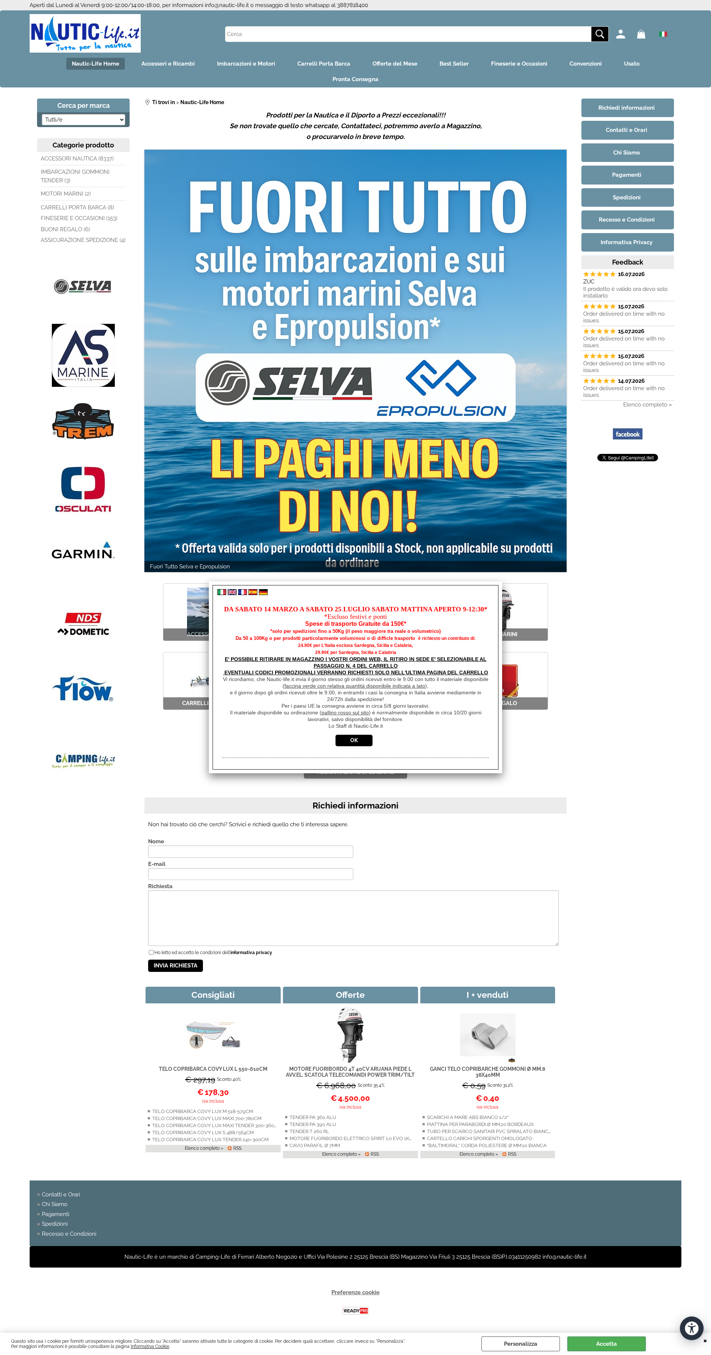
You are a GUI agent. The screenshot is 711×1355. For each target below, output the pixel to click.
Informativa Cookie (150, 1346)
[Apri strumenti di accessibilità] (692, 1328)
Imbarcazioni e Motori (246, 63)
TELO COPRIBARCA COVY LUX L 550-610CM (213, 1069)
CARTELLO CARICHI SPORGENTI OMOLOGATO (479, 1138)
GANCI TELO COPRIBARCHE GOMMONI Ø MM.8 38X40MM (487, 1072)
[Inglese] (232, 593)
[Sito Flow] (83, 722)
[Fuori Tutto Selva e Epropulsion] (355, 361)
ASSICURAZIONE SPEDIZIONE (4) (83, 240)
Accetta (606, 1344)
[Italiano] (222, 593)
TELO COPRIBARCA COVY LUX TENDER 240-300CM (210, 1139)
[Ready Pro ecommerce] (355, 1311)
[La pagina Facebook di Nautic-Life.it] (627, 447)
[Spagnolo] (253, 593)
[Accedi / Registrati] (624, 34)
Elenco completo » (204, 1148)
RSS (237, 1148)
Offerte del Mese (395, 63)
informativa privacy (251, 952)
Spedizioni (55, 1224)
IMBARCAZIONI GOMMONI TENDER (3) (75, 176)
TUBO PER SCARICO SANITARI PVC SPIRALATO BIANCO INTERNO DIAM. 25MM (514, 1131)
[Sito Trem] (83, 453)
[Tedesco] (263, 593)
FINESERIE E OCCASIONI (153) (79, 218)
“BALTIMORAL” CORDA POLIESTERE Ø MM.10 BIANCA (487, 1145)
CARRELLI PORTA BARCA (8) (77, 207)
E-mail (157, 864)
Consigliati (213, 995)
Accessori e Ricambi (168, 63)
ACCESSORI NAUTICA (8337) (77, 158)
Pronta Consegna (355, 79)
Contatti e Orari (61, 1194)
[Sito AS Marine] (83, 385)
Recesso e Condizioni (69, 1234)
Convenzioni (586, 63)
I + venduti (487, 995)
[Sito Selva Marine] (83, 316)
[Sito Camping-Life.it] (83, 790)
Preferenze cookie (355, 1292)
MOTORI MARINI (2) (66, 193)
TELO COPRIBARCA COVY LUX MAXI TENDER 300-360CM (216, 1125)
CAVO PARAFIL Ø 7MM (315, 1145)
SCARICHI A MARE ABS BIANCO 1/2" (467, 1117)
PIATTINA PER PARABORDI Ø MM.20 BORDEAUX (480, 1124)
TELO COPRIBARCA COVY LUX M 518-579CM (202, 1111)
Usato (632, 63)
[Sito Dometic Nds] (83, 654)
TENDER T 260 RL (309, 1131)
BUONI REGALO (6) (65, 229)
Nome (156, 841)
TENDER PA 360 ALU (313, 1117)
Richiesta (160, 886)
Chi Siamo (54, 1204)
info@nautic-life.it (227, 5)
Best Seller (454, 63)
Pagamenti (55, 1214)
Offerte (350, 995)
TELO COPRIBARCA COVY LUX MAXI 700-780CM (206, 1118)
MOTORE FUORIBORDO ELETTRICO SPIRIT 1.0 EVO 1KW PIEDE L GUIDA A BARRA (380, 1138)
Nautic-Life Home (95, 63)
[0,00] (645, 34)
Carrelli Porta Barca (323, 63)
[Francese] (242, 593)
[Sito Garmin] (83, 585)
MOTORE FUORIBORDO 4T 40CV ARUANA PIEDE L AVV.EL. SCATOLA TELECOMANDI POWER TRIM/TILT (350, 1072)
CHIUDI (705, 1340)
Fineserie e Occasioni (519, 63)
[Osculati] (83, 517)
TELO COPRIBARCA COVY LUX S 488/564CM (203, 1132)
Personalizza (520, 1344)
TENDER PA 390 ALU (313, 1124)
